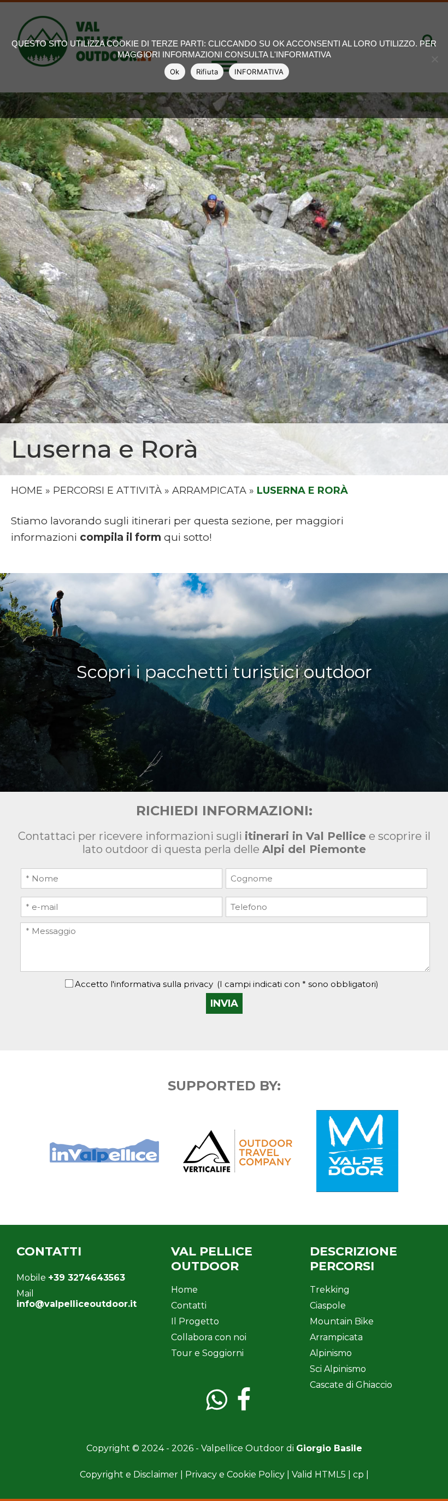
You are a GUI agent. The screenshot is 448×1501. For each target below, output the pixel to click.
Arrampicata (209, 490)
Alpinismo (331, 1353)
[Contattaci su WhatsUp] (220, 1407)
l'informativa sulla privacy (161, 984)
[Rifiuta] (434, 59)
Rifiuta (207, 71)
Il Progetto (195, 1321)
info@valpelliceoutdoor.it (76, 1304)
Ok (175, 71)
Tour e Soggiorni (207, 1353)
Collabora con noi (208, 1337)
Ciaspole (328, 1305)
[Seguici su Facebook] (247, 1407)
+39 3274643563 (86, 1277)
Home (27, 490)
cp (358, 1474)
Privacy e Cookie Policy (235, 1474)
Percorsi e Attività (107, 490)
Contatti (189, 1305)
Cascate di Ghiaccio (351, 1385)
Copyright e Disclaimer (129, 1474)
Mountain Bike (342, 1321)
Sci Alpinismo (338, 1369)
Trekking (330, 1289)
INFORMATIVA (259, 71)
